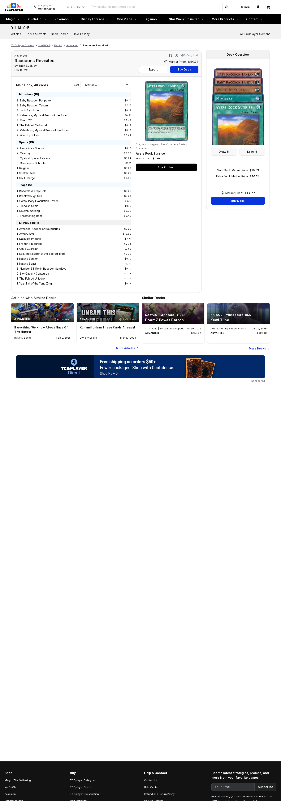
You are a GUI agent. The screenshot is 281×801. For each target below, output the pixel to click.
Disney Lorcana (93, 19)
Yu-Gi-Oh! (35, 19)
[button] (226, 7)
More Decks (257, 348)
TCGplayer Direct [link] (80, 787)
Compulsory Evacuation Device (39, 201)
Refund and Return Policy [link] (159, 793)
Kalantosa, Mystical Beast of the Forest (44, 115)
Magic (10, 19)
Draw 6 (252, 151)
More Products (223, 19)
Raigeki (24, 168)
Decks (58, 45)
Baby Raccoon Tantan (34, 105)
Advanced (72, 45)
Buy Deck (184, 69)
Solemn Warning (29, 210)
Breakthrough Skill (30, 196)
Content (252, 19)
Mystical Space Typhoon (35, 158)
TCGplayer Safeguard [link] (83, 780)
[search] (155, 7)
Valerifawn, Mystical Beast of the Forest (44, 130)
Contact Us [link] (151, 780)
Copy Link (192, 55)
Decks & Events (36, 34)
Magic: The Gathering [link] (18, 780)
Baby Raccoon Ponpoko (35, 100)
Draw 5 (224, 151)
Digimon (151, 19)
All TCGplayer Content (255, 34)
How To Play (81, 34)
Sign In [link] (245, 7)
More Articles (125, 348)
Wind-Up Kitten (29, 135)
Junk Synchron (29, 110)
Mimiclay (25, 153)
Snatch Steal (27, 173)
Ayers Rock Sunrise (32, 148)
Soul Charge (27, 178)
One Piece (124, 19)
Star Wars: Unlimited (184, 19)
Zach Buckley (28, 65)
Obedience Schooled (33, 163)
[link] (14, 7)
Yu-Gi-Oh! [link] (10, 787)
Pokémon (62, 19)
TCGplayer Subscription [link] (84, 793)
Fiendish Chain (29, 206)
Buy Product (166, 167)
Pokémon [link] (10, 793)
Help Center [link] (151, 787)
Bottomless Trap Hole (32, 191)
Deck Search (59, 34)
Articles (16, 34)
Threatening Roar (31, 215)
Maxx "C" (26, 120)
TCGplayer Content (22, 45)
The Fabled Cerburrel (33, 125)
